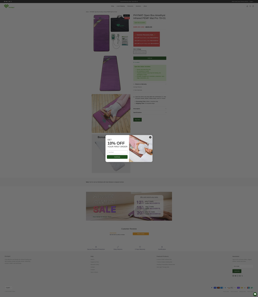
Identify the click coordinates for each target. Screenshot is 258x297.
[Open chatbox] (255, 294)
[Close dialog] (150, 137)
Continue (117, 157)
